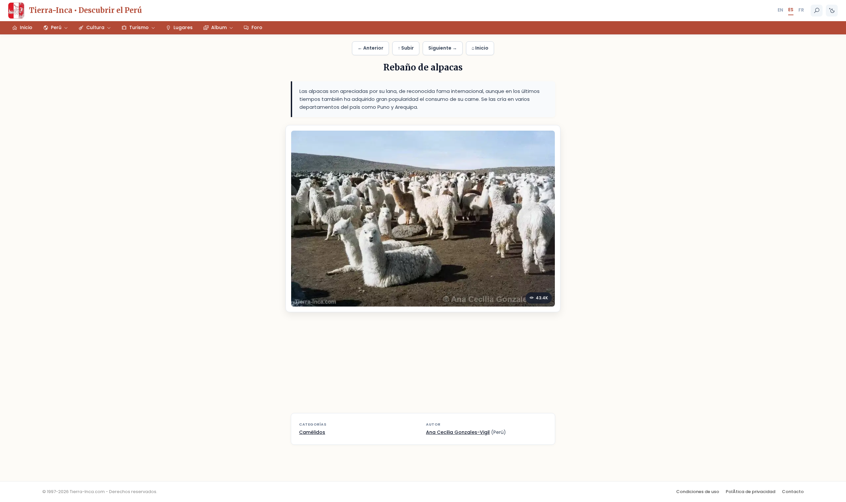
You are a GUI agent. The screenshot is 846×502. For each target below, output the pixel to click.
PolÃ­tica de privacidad (750, 491)
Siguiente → (442, 48)
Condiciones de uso (697, 491)
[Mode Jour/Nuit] (832, 11)
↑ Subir (406, 48)
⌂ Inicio (480, 48)
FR (801, 10)
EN (780, 10)
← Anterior (370, 48)
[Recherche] (817, 11)
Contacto (793, 491)
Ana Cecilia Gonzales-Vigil (458, 432)
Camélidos (312, 432)
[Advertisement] (423, 366)
